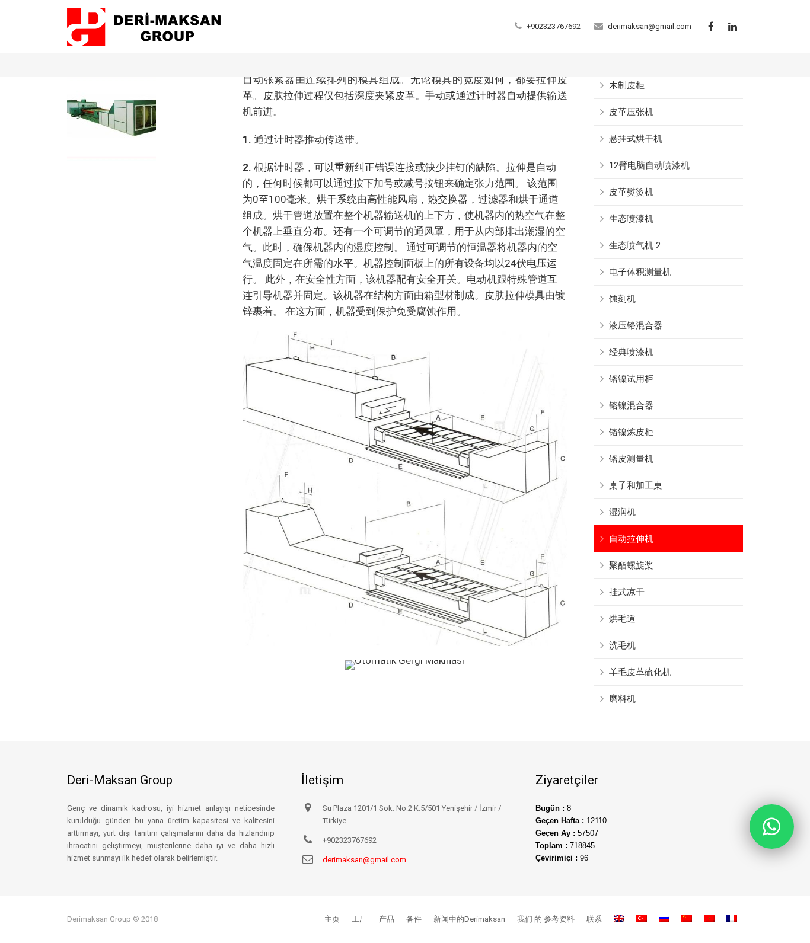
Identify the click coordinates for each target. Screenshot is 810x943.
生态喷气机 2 (635, 245)
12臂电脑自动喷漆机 (649, 165)
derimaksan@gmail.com (649, 26)
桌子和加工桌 (635, 485)
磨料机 (622, 698)
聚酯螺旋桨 (631, 565)
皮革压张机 (631, 112)
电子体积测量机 (640, 272)
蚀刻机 (622, 298)
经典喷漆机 (631, 352)
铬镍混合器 (631, 405)
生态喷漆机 (631, 218)
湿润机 (622, 512)
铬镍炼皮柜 (631, 432)
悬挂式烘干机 (635, 138)
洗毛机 (622, 645)
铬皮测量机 (631, 458)
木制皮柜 (627, 85)
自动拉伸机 (631, 538)
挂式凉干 (627, 592)
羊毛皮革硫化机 (640, 672)
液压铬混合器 (635, 325)
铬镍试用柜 (631, 378)
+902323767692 (554, 26)
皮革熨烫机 (631, 192)
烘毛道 (622, 618)
